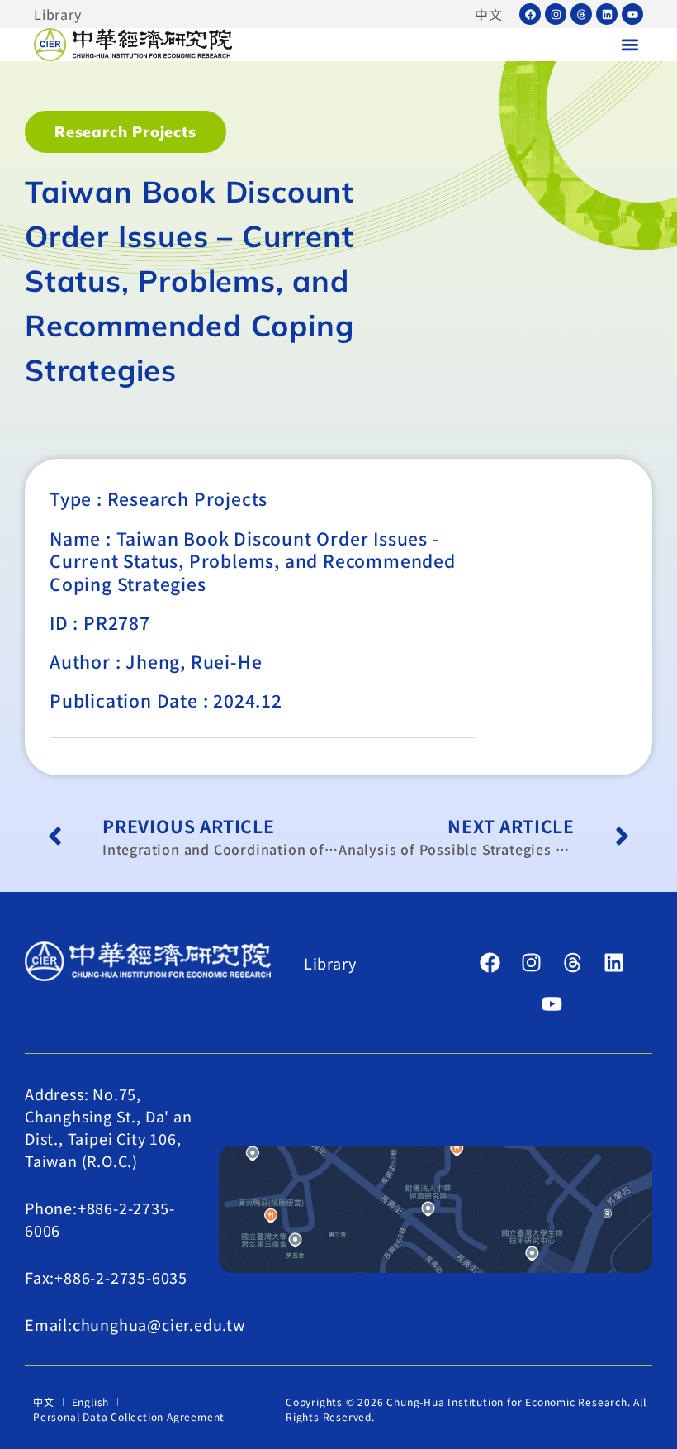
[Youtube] (632, 14)
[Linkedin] (607, 14)
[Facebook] (530, 14)
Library (58, 14)
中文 (489, 14)
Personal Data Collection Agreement (129, 1416)
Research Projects (125, 131)
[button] (629, 45)
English (91, 1401)
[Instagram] (555, 14)
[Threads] (581, 14)
